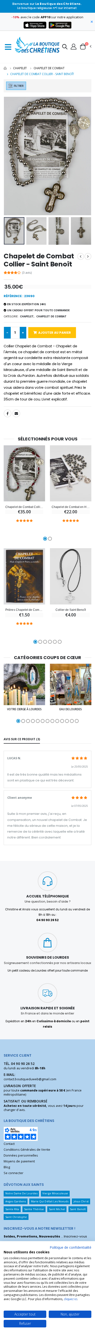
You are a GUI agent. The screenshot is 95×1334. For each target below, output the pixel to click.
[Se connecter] (73, 46)
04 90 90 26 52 (23, 1063)
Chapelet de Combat (49, 68)
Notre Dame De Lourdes (21, 1193)
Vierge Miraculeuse (55, 1193)
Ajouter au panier (54, 333)
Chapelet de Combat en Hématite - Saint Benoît (71, 506)
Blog (7, 1167)
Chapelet (20, 68)
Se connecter (13, 1173)
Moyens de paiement (19, 1161)
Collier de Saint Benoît (71, 609)
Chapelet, (27, 316)
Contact (9, 1144)
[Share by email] (16, 413)
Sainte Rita (12, 1209)
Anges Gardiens (15, 1201)
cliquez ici (70, 1299)
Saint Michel (57, 1209)
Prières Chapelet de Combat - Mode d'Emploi (24, 609)
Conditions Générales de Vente (27, 1150)
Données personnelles (21, 1155)
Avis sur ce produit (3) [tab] (22, 739)
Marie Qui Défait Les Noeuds (50, 1201)
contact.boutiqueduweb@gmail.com (30, 1079)
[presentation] (11, 156)
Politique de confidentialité (70, 1247)
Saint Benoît (78, 1209)
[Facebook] (7, 413)
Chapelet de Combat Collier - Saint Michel (24, 506)
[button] (64, 47)
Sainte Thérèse (34, 1209)
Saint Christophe (16, 1217)
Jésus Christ (81, 1201)
